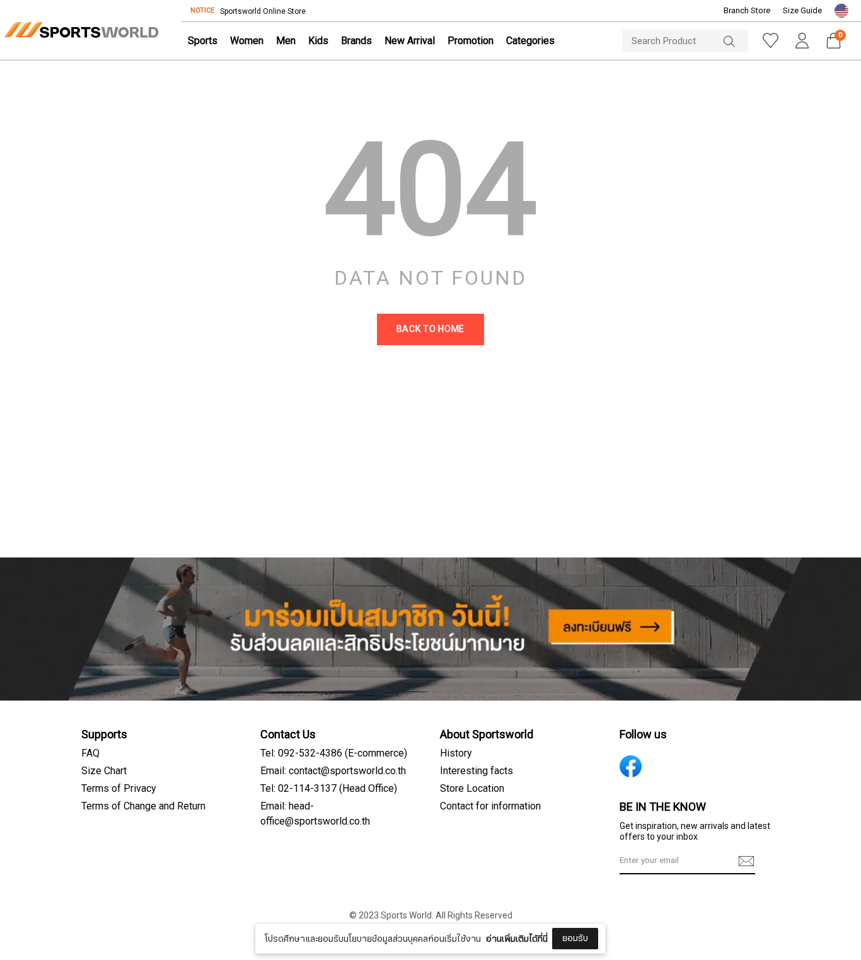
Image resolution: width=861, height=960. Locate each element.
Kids (318, 41)
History (456, 753)
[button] (841, 10)
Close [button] (680, 943)
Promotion (471, 41)
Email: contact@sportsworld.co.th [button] (333, 771)
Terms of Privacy (118, 788)
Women (246, 41)
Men (286, 41)
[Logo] (81, 30)
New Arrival (409, 41)
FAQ (90, 753)
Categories (530, 41)
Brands (356, 41)
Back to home (430, 329)
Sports (202, 41)
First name (340, 858)
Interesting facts (476, 771)
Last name (340, 921)
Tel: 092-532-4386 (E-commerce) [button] (333, 753)
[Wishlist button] (770, 41)
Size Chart (104, 771)
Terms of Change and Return (143, 806)
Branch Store (747, 10)
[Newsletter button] (746, 861)
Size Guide (802, 10)
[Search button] (735, 41)
